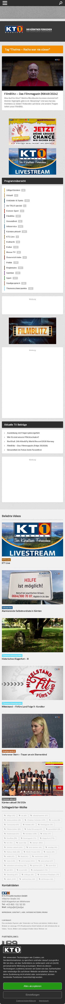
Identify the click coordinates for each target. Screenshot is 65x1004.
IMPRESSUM (6, 912)
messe (50, 852)
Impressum (44, 1001)
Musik (24, 856)
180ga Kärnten (15, 190)
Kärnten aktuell (15, 847)
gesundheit (54, 829)
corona (56, 820)
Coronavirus (13, 824)
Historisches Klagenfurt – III (15, 658)
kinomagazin (29, 838)
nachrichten (41, 856)
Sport (11, 278)
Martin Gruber (33, 852)
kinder (47, 834)
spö (10, 870)
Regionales (14, 268)
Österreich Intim (16, 257)
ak (24, 815)
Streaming (12, 874)
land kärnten (35, 847)
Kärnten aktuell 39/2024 (14, 802)
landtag (52, 847)
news (11, 861)
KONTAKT (16, 912)
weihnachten (28, 879)
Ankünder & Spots (17, 201)
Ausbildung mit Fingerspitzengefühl (23, 433)
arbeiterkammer (40, 815)
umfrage (29, 874)
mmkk (10, 856)
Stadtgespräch (15, 283)
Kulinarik (12, 242)
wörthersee (47, 879)
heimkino (31, 834)
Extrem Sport (14, 211)
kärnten (38, 843)
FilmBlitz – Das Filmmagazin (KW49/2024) (31, 94)
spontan (37, 865)
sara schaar (47, 861)
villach (11, 879)
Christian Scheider (36, 820)
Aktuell (11, 195)
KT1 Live (12, 237)
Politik (11, 263)
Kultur (11, 247)
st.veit (23, 870)
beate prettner (14, 820)
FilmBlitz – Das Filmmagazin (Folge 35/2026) (27, 446)
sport (52, 865)
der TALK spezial (15, 206)
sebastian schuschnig (17, 865)
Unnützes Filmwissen (49, 874)
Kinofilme (12, 838)
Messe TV (13, 252)
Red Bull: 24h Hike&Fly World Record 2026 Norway (30, 441)
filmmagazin (47, 824)
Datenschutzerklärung (26, 1001)
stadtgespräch (40, 870)
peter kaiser (28, 861)
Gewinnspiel (13, 834)
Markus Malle (13, 852)
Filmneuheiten (14, 829)
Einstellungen (32, 994)
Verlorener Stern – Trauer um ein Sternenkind (24, 754)
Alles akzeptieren (32, 986)
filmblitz (29, 824)
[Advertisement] (32, 306)
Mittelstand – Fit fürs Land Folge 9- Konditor (23, 706)
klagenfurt (48, 838)
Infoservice (14, 226)
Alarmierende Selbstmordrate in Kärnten (22, 610)
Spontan (12, 273)
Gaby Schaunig (34, 829)
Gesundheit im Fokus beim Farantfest (24, 450)
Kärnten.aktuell (16, 232)
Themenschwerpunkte (19, 288)
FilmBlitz (13, 216)
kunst (22, 843)
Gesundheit (13, 221)
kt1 (9, 843)
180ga (11, 815)
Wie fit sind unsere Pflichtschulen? (23, 437)
